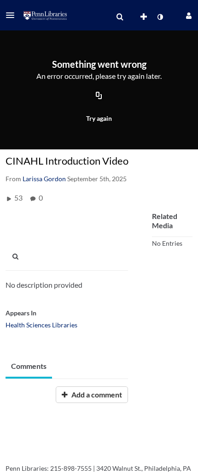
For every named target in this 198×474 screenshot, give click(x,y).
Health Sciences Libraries (41, 325)
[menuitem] (119, 17)
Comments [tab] (29, 365)
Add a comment (96, 394)
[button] (13, 15)
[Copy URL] (99, 96)
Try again (99, 118)
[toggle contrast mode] (159, 17)
